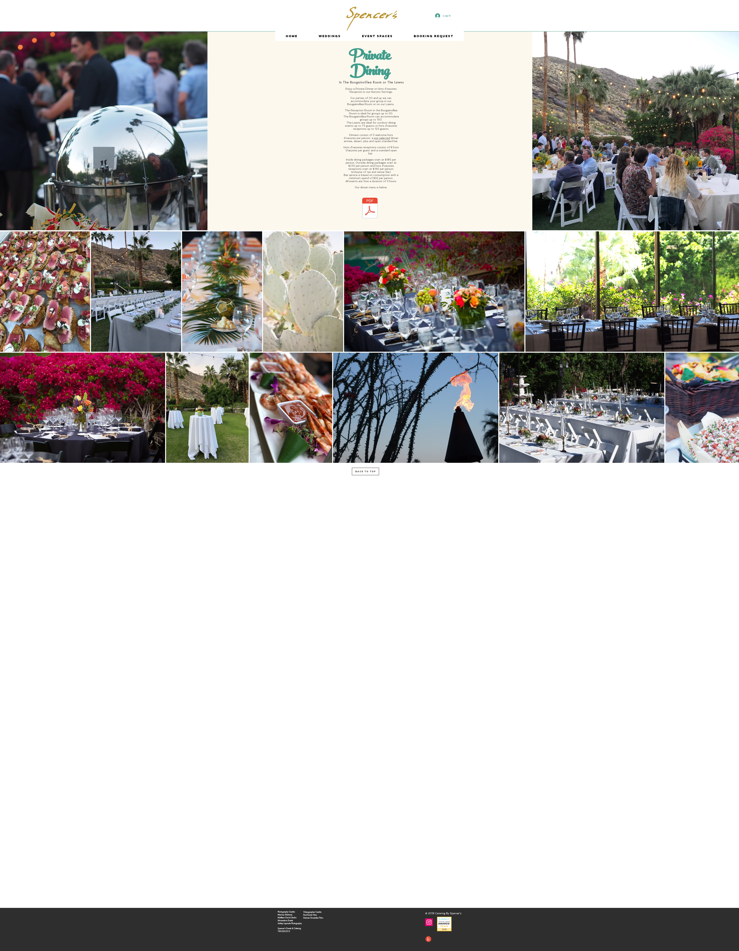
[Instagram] (429, 922)
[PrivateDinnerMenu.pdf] (370, 208)
